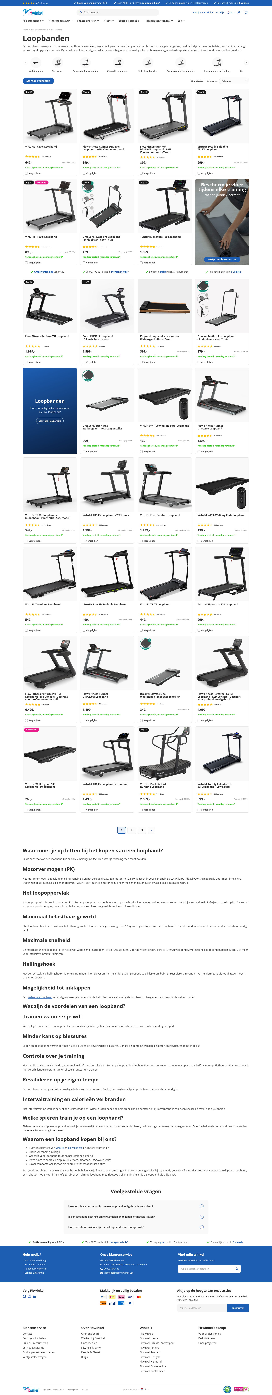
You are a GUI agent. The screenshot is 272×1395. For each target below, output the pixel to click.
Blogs (84, 1357)
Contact (27, 1333)
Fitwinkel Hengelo (150, 1357)
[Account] (238, 12)
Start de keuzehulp (50, 420)
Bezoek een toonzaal (158, 20)
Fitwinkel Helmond (151, 1361)
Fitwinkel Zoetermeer (152, 1371)
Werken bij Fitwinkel (93, 1338)
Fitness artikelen (86, 20)
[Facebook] (24, 1296)
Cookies (84, 1389)
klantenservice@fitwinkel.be (118, 1272)
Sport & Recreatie (129, 20)
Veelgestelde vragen (35, 1357)
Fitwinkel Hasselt (149, 1338)
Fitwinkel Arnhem (150, 1352)
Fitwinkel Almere (149, 1347)
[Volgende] (151, 830)
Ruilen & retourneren (36, 1268)
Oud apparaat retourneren (39, 1352)
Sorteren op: (212, 81)
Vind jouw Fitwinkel (203, 12)
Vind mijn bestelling (35, 1260)
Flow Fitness (75, 1148)
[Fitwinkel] (30, 1389)
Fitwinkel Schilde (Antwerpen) (157, 1343)
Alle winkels (146, 1333)
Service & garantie (34, 1272)
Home (25, 30)
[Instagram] (29, 1296)
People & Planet (90, 1352)
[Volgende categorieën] (246, 62)
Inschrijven (238, 1307)
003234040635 (111, 1268)
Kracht (107, 20)
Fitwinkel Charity (91, 1347)
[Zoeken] (237, 1269)
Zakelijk (220, 12)
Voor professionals (209, 1333)
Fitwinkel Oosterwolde (153, 1366)
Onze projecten (207, 1343)
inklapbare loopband (40, 997)
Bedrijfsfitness (206, 1338)
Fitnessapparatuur (59, 20)
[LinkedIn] (34, 1296)
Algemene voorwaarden (53, 1389)
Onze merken (89, 1343)
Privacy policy (72, 1389)
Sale (180, 20)
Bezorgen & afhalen (35, 1264)
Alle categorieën (32, 20)
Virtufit (60, 1148)
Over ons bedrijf (90, 1333)
